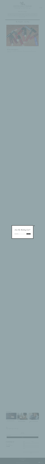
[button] (34, 225)
